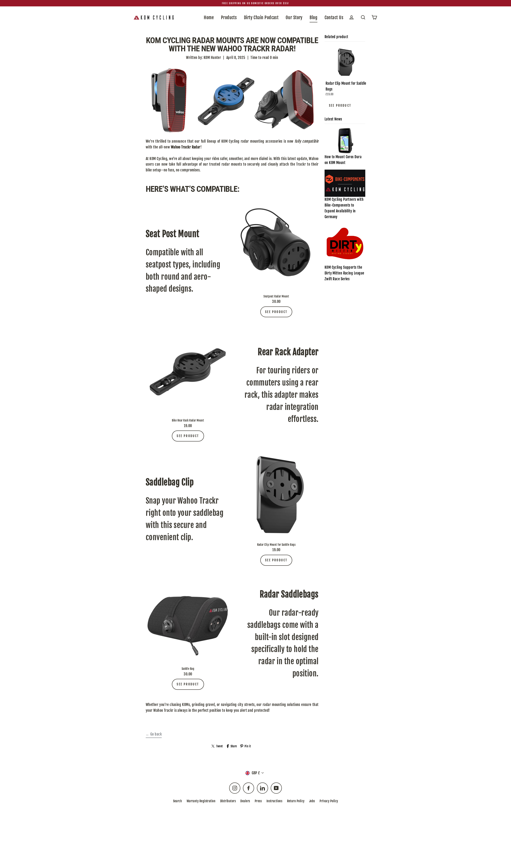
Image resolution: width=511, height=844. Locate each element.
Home (209, 17)
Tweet (219, 746)
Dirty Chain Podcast (261, 17)
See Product (276, 312)
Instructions (274, 801)
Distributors (228, 801)
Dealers (245, 801)
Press (258, 801)
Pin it (248, 746)
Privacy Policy (329, 801)
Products (229, 17)
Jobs (312, 801)
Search (177, 801)
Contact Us (334, 17)
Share (234, 746)
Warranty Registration (201, 801)
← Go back (154, 734)
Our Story (294, 17)
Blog (313, 17)
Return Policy (296, 801)
